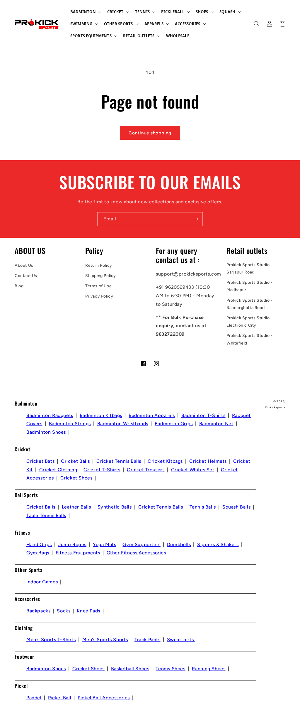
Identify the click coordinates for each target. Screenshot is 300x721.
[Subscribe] (196, 219)
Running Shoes (209, 668)
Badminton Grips (174, 423)
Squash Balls (236, 507)
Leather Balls (76, 507)
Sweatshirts (181, 639)
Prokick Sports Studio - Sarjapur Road (249, 268)
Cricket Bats (40, 461)
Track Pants (147, 639)
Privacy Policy (99, 296)
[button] (85, 12)
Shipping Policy (100, 275)
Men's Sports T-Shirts (51, 639)
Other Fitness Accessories (136, 552)
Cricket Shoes (76, 478)
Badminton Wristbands (122, 423)
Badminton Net (216, 423)
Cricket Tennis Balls (118, 461)
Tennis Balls (203, 507)
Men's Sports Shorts (105, 639)
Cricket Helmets (208, 461)
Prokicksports (275, 407)
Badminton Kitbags (101, 415)
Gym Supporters (141, 544)
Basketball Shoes (130, 668)
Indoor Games (42, 582)
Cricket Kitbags (165, 461)
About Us (24, 265)
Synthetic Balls (115, 507)
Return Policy (98, 265)
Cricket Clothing (58, 469)
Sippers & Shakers (217, 544)
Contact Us (26, 275)
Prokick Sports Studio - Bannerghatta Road (249, 304)
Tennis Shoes (170, 668)
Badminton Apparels (152, 415)
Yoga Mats (104, 544)
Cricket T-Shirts (101, 469)
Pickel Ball (59, 697)
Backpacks (38, 611)
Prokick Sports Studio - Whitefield (249, 339)
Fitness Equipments (78, 552)
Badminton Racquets (49, 415)
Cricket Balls (75, 461)
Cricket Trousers (146, 469)
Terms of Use (98, 285)
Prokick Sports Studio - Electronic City (249, 321)
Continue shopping (150, 133)
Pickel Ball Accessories (104, 697)
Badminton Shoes (46, 432)
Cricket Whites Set (192, 469)
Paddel (34, 697)
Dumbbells (179, 544)
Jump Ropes (72, 544)
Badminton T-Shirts (203, 415)
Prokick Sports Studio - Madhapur (249, 286)
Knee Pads (88, 611)
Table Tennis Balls (46, 515)
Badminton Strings (70, 423)
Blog (19, 285)
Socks (63, 611)
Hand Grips (39, 544)
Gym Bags (37, 552)
